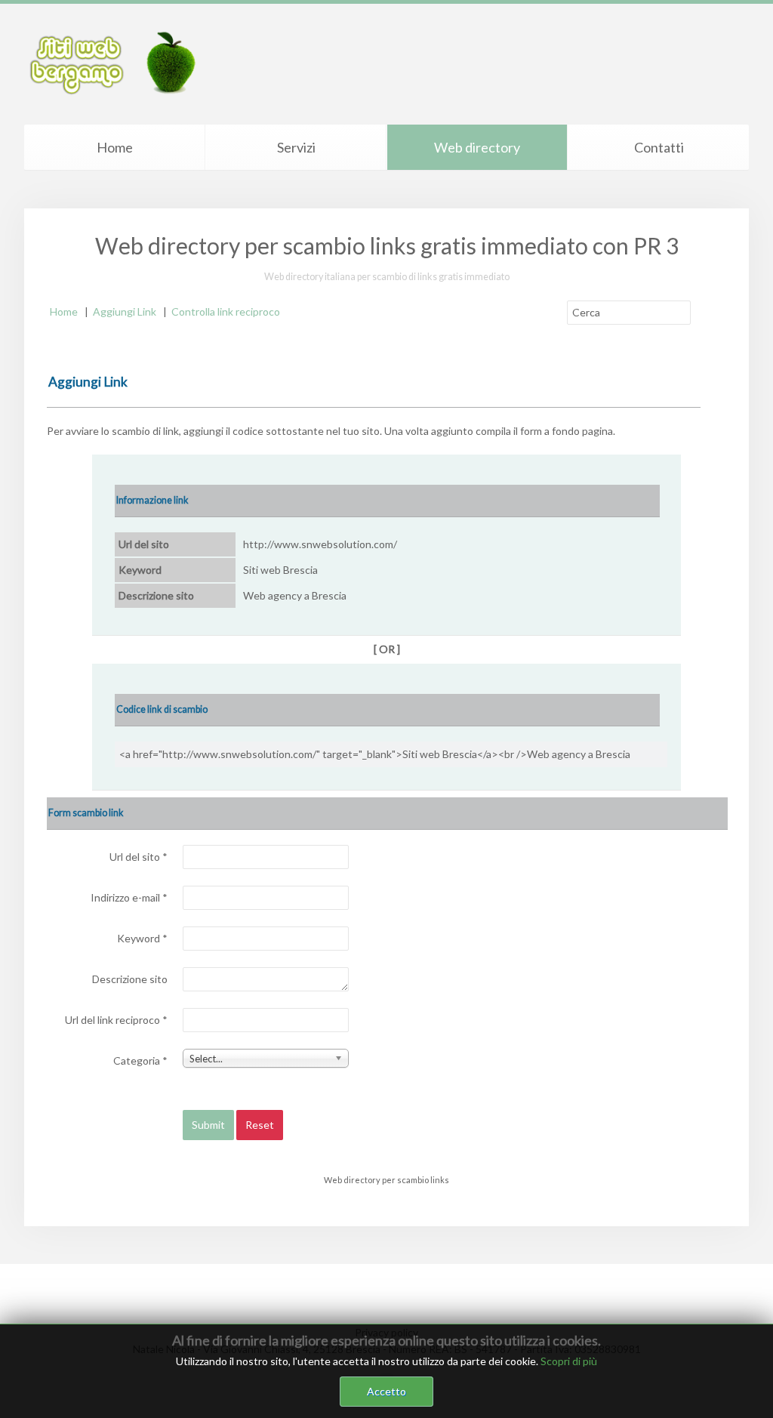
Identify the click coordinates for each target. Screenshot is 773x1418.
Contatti (659, 147)
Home (115, 147)
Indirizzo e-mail (129, 897)
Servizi (296, 147)
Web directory (477, 147)
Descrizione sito (130, 979)
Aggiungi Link (124, 311)
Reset (259, 1124)
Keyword (142, 938)
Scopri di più (568, 1361)
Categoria (140, 1060)
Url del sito (138, 856)
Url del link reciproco (116, 1019)
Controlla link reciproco (225, 311)
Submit (208, 1124)
